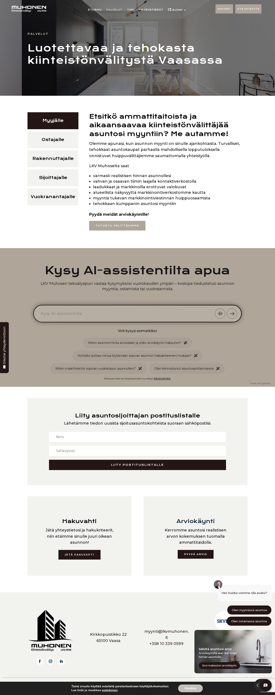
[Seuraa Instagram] (50, 661)
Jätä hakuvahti (79, 554)
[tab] (53, 120)
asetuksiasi (110, 690)
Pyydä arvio (195, 554)
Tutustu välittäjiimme (117, 225)
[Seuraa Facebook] (39, 661)
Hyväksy (190, 688)
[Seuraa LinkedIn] (61, 661)
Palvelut (114, 9)
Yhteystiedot (151, 9)
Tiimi (130, 9)
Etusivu (95, 9)
